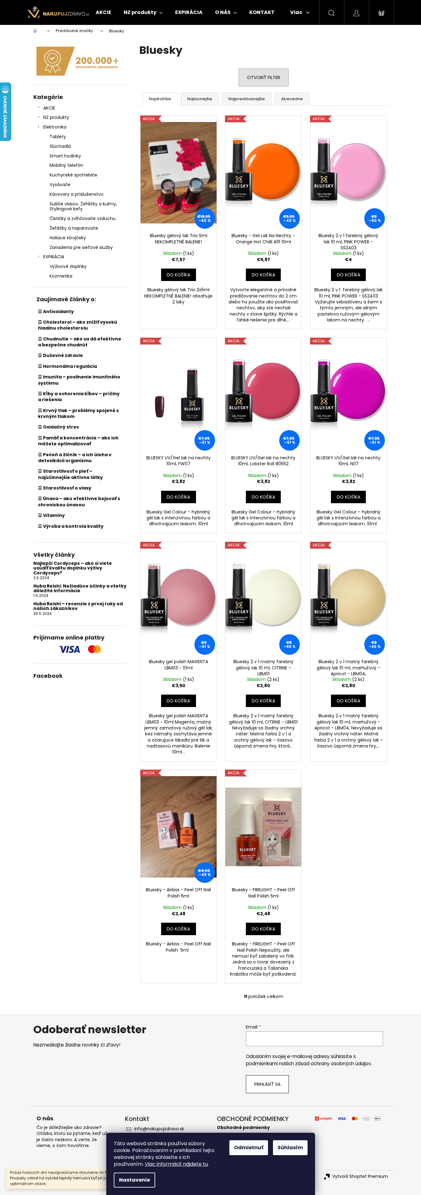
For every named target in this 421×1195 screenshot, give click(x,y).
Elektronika (54, 127)
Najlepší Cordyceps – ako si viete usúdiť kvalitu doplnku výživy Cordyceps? (72, 568)
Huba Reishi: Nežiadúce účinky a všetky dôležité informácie (80, 588)
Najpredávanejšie (246, 99)
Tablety (58, 137)
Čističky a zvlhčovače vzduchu (83, 218)
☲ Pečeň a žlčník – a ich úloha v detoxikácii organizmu (75, 458)
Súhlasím (290, 1147)
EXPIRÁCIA (53, 257)
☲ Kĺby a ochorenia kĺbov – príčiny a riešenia (79, 397)
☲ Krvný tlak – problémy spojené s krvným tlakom (78, 413)
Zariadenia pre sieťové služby (81, 247)
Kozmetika (61, 276)
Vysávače (60, 184)
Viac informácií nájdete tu (176, 1164)
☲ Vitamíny (51, 515)
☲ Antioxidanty (56, 311)
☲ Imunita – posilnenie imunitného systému (79, 380)
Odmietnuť (248, 1147)
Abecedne (292, 99)
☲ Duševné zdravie (60, 355)
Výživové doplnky (68, 266)
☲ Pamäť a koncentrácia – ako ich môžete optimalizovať (78, 441)
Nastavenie (134, 1179)
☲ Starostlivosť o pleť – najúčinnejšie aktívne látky (70, 474)
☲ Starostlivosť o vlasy (64, 488)
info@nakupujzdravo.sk (159, 1129)
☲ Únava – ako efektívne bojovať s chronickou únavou (79, 501)
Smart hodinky (65, 156)
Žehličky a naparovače (74, 228)
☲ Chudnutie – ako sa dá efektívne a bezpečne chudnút (79, 342)
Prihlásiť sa (267, 1084)
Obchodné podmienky (243, 1127)
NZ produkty (56, 117)
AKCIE (49, 108)
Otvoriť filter (263, 77)
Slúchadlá (60, 146)
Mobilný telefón (66, 165)
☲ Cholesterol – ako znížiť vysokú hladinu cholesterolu (77, 325)
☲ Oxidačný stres (58, 427)
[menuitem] (103, 12)
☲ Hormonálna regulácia (67, 366)
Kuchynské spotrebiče (73, 175)
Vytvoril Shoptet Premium (360, 1176)
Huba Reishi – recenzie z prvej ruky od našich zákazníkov (78, 606)
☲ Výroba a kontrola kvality (70, 526)
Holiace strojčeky (68, 238)
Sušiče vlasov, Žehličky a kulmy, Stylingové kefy (83, 206)
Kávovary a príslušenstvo (76, 194)
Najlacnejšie (199, 99)
